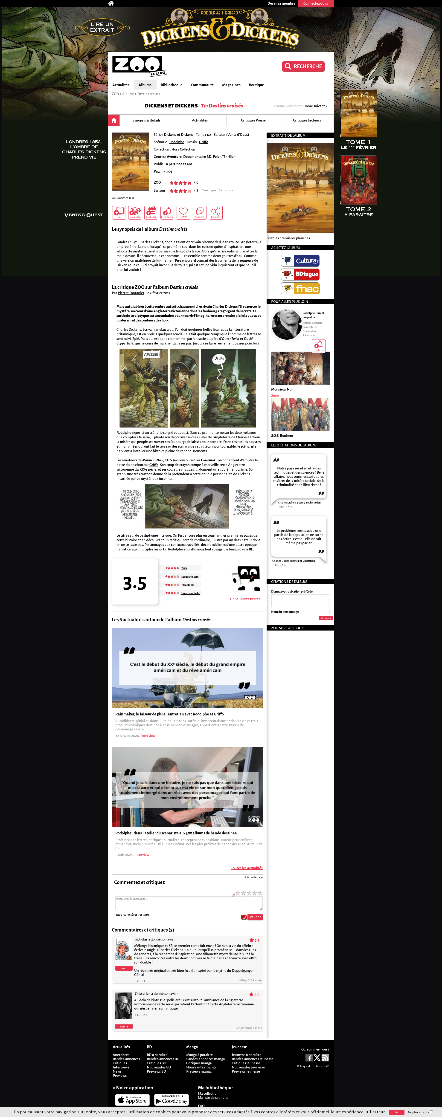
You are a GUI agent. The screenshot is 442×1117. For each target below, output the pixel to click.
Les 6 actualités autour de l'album (161, 619)
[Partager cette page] (216, 213)
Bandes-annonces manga (205, 1059)
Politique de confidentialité (313, 1066)
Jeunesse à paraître (246, 1055)
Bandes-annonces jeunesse (252, 1059)
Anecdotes (121, 1055)
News (117, 1071)
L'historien (314, 502)
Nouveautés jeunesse (248, 1067)
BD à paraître (157, 1055)
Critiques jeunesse (246, 1063)
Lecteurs (160, 190)
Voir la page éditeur (123, 198)
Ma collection (208, 1093)
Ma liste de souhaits (213, 1098)
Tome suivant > (315, 106)
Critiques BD (156, 1063)
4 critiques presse (246, 598)
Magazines (231, 85)
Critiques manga (199, 1063)
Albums (145, 85)
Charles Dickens (287, 502)
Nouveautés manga (201, 1067)
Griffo (203, 142)
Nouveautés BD (159, 1067)
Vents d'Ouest (238, 134)
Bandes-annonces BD (163, 1059)
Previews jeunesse (246, 1071)
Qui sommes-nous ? (315, 1049)
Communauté (202, 85)
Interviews (121, 1067)
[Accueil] (113, 3)
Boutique (256, 85)
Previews (120, 1075)
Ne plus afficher (419, 1112)
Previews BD (156, 1071)
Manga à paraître (199, 1055)
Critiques (120, 1063)
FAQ (201, 1106)
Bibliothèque (172, 85)
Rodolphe (176, 142)
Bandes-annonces (126, 1059)
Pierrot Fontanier (131, 293)
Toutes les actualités (247, 868)
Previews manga (199, 1071)
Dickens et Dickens (171, 106)
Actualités (120, 85)
